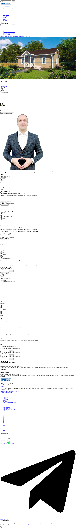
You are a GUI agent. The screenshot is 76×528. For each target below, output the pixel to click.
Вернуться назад (3, 377)
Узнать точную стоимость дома (6, 113)
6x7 (3, 415)
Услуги (4, 19)
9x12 (4, 427)
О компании (5, 12)
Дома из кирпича (6, 407)
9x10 (4, 430)
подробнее (11, 203)
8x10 (4, 423)
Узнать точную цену (4, 204)
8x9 (3, 422)
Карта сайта (2, 386)
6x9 (3, 417)
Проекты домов (6, 410)
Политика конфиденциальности (6, 392)
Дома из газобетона (7, 7)
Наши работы (6, 15)
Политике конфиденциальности (34, 524)
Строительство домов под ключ (9, 402)
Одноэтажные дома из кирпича (19, 36)
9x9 (3, 424)
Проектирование (6, 16)
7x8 (3, 418)
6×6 (3, 431)
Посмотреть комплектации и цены (7, 112)
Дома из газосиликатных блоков (9, 9)
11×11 (4, 426)
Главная (2, 36)
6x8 (3, 416)
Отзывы (4, 14)
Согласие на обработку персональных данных (9, 391)
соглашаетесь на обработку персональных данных (53, 523)
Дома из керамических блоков (9, 8)
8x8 (3, 421)
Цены (4, 18)
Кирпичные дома (6, 6)
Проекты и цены (6, 10)
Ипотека (4, 17)
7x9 (3, 419)
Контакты (5, 20)
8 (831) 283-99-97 (11, 26)
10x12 (4, 429)
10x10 (4, 425)
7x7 (3, 420)
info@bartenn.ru (3, 27)
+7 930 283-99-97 (3, 26)
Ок (1, 526)
